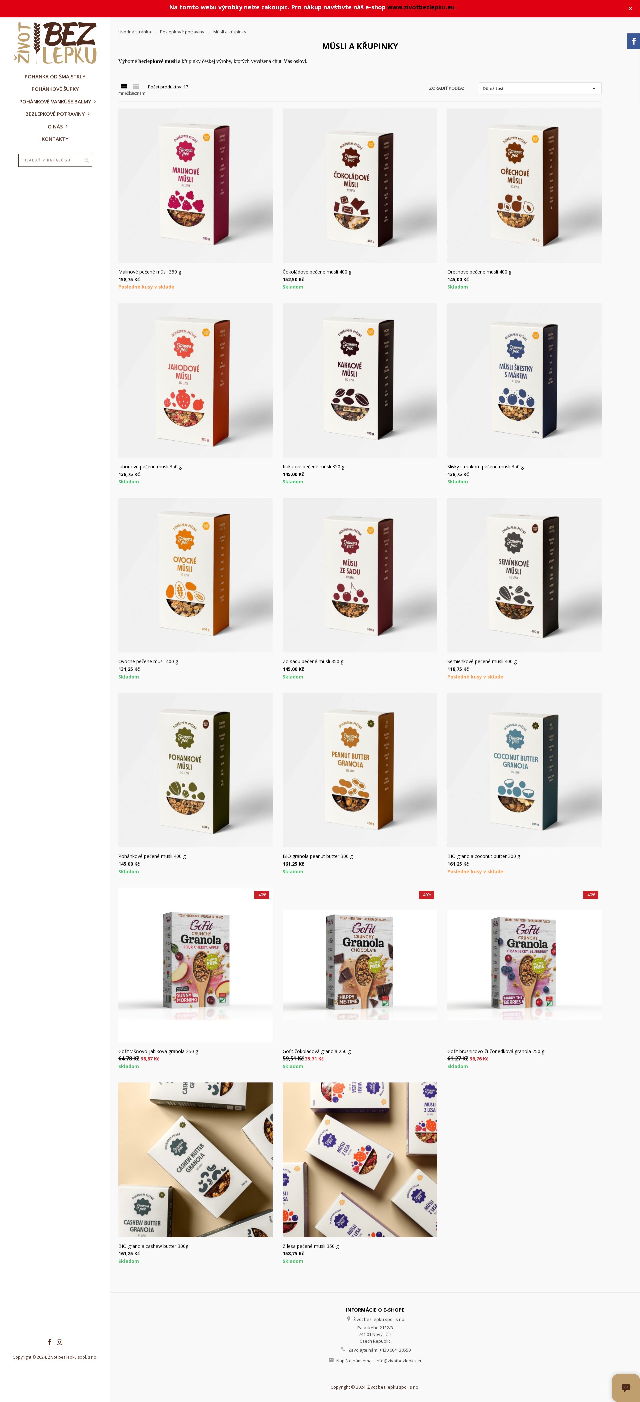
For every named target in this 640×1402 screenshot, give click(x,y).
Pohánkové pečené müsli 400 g (152, 856)
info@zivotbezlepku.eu (399, 1361)
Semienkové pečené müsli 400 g (482, 661)
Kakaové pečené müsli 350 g (313, 466)
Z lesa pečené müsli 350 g (311, 1246)
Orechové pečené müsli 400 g (479, 272)
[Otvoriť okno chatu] (626, 1388)
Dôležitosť (540, 88)
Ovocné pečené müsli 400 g (148, 661)
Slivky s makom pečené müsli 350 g (485, 466)
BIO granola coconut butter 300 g (483, 856)
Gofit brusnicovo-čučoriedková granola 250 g (495, 1051)
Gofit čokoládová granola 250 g (317, 1051)
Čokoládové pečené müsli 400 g (317, 272)
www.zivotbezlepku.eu (421, 7)
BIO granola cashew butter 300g (153, 1246)
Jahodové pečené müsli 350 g (150, 466)
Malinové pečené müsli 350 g (149, 272)
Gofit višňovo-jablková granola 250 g (158, 1051)
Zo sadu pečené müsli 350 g (313, 661)
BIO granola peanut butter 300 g (318, 856)
